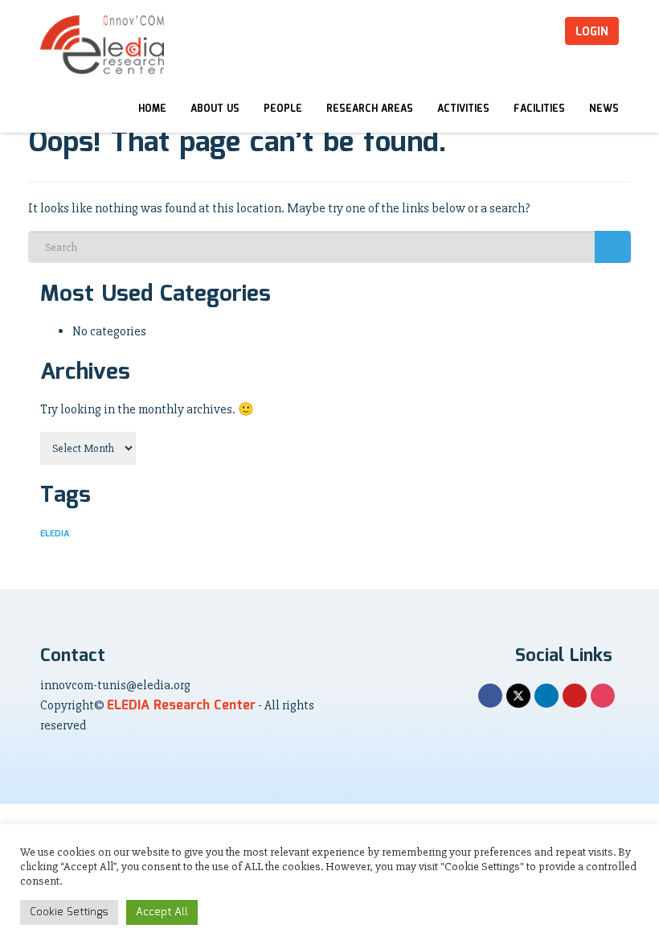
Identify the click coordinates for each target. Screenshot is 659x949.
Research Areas (369, 109)
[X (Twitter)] (518, 696)
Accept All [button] (162, 912)
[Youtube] (575, 696)
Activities (463, 109)
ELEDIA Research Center (181, 706)
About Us (214, 109)
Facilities (539, 109)
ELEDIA (54, 534)
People (283, 109)
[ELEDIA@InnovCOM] (102, 44)
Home (152, 109)
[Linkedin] (546, 696)
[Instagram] (603, 696)
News (604, 109)
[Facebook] (490, 696)
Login (591, 32)
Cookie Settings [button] (69, 912)
